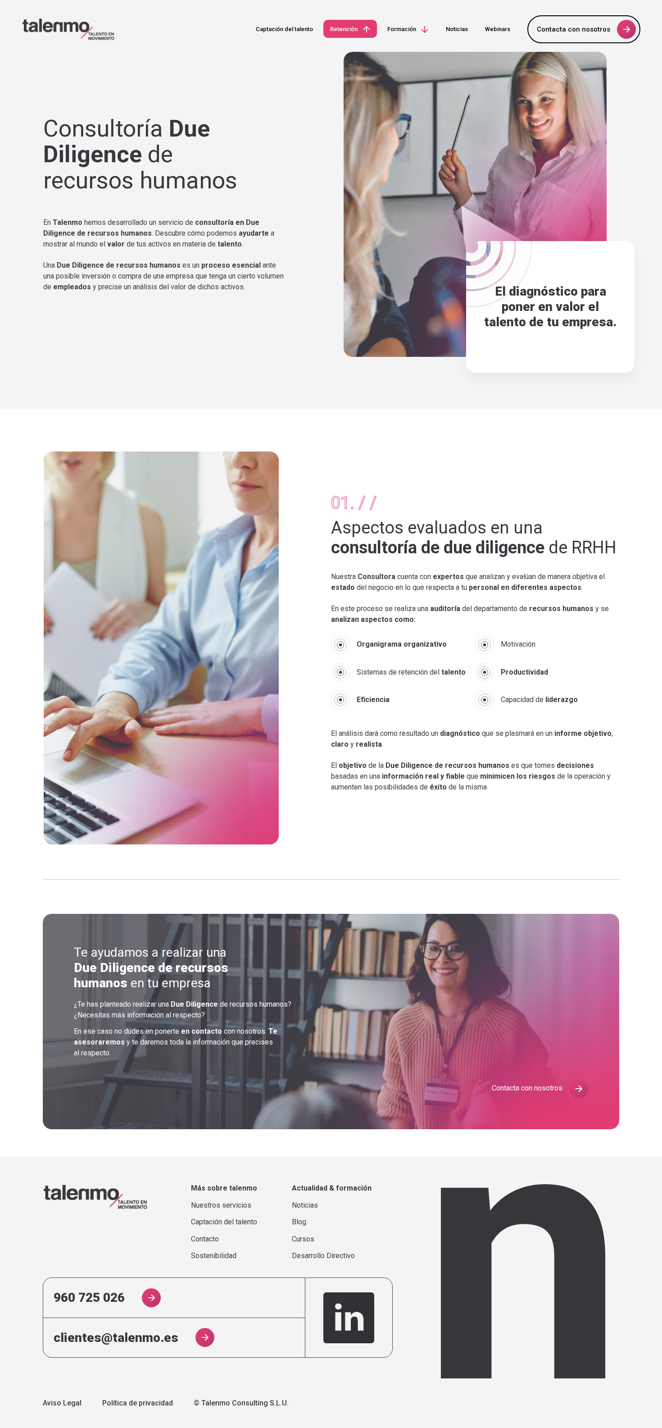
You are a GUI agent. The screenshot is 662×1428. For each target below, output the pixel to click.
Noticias (457, 29)
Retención (344, 29)
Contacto (205, 1239)
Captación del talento (284, 29)
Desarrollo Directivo (323, 1256)
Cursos (303, 1239)
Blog (299, 1222)
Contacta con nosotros (573, 29)
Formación (401, 29)
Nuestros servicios (221, 1205)
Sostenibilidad (213, 1256)
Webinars (497, 29)
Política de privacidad (137, 1403)
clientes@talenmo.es (116, 1337)
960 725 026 (89, 1297)
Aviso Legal (62, 1403)
